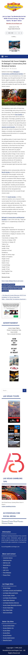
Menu (6, 56)
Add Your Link (6, 562)
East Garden (18, 114)
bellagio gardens (19, 286)
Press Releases (7, 572)
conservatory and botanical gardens (12, 288)
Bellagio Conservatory (8, 286)
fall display (5, 290)
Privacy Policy (6, 575)
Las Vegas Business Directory (11, 602)
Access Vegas (6, 588)
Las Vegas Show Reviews (10, 598)
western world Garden (8, 127)
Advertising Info (7, 560)
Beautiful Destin (7, 640)
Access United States (8, 625)
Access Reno (6, 633)
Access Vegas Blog (8, 607)
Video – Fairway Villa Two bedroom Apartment (14, 299)
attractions (5, 284)
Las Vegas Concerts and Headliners (12, 590)
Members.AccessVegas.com (14, 23)
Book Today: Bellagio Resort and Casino (12, 281)
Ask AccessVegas (7, 612)
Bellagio (12, 284)
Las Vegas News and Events (10, 593)
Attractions (14, 68)
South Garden (12, 197)
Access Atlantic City (8, 628)
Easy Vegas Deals (7, 610)
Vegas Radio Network (9, 600)
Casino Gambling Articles (9, 506)
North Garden (6, 172)
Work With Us (6, 565)
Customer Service (8, 558)
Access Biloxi (6, 630)
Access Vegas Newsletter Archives (12, 605)
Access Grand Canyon (9, 638)
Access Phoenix (7, 635)
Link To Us (6, 570)
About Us (5, 567)
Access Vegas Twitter (9, 595)
